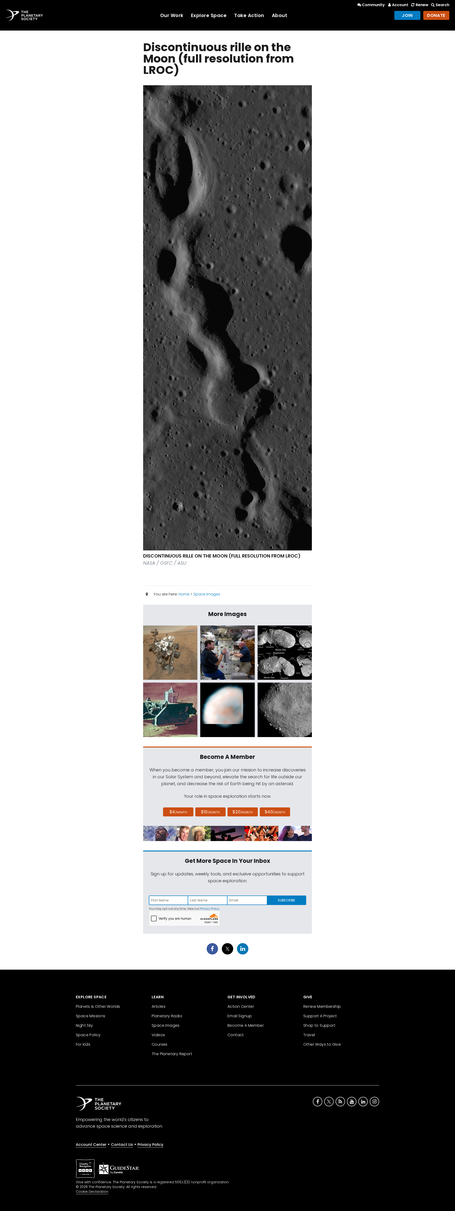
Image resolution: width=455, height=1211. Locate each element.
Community (373, 5)
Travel (309, 1035)
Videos (158, 1035)
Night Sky (84, 1025)
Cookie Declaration (92, 1191)
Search (442, 5)
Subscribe (286, 900)
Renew (422, 5)
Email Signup (240, 1016)
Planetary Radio (167, 1016)
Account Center (91, 1144)
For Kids (83, 1044)
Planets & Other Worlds (98, 1006)
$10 (210, 812)
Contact (236, 1035)
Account (400, 5)
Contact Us (122, 1144)
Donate (436, 15)
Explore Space (209, 15)
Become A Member (246, 1025)
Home (184, 594)
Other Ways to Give (322, 1044)
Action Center (241, 1006)
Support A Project (320, 1016)
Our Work (171, 15)
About (279, 15)
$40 (275, 812)
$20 (242, 812)
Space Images (206, 594)
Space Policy (88, 1035)
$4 (178, 812)
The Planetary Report (172, 1054)
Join (407, 15)
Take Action (249, 15)
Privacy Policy (209, 909)
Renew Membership (322, 1006)
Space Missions (90, 1016)
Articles (158, 1006)
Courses (160, 1044)
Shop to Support (319, 1025)
